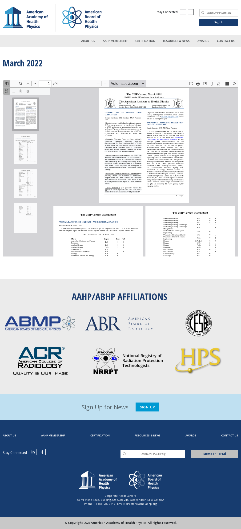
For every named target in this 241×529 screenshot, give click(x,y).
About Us (88, 41)
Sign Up (147, 407)
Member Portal (214, 454)
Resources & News (176, 41)
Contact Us (226, 41)
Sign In (218, 22)
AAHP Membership (115, 41)
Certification (145, 41)
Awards (203, 41)
